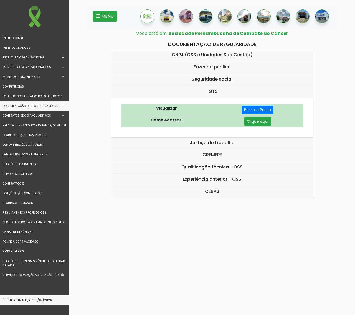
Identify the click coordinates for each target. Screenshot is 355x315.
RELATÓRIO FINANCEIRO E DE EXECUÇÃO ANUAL (35, 125)
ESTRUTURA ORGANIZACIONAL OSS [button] (27, 67)
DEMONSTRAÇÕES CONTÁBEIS (23, 145)
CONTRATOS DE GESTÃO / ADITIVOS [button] (27, 116)
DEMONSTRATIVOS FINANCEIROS (25, 154)
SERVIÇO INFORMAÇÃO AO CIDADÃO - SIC (32, 275)
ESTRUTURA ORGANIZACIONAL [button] (23, 57)
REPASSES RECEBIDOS (18, 174)
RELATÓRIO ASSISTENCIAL (20, 164)
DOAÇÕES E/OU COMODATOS (22, 193)
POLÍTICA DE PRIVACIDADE (20, 242)
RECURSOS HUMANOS (18, 203)
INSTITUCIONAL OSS (16, 48)
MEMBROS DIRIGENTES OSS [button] (21, 77)
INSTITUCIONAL (13, 38)
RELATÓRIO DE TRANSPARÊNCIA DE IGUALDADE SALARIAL (34, 263)
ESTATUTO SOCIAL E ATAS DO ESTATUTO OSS (33, 96)
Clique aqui (257, 121)
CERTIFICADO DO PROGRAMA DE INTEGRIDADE (34, 222)
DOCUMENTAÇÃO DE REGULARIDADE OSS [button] (30, 106)
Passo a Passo (257, 109)
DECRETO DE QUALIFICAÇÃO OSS (24, 135)
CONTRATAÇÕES (14, 183)
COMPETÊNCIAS (13, 86)
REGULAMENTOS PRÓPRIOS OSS (24, 213)
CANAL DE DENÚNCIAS (18, 232)
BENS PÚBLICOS (13, 251)
